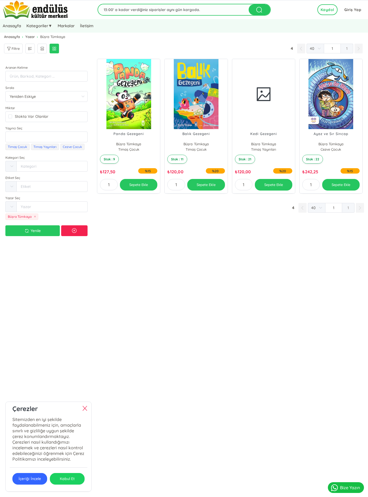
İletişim (86, 25)
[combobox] (46, 137)
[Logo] (35, 9)
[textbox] (46, 137)
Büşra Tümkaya (128, 144)
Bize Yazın (350, 487)
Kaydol (327, 9)
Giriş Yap (353, 9)
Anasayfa (12, 25)
